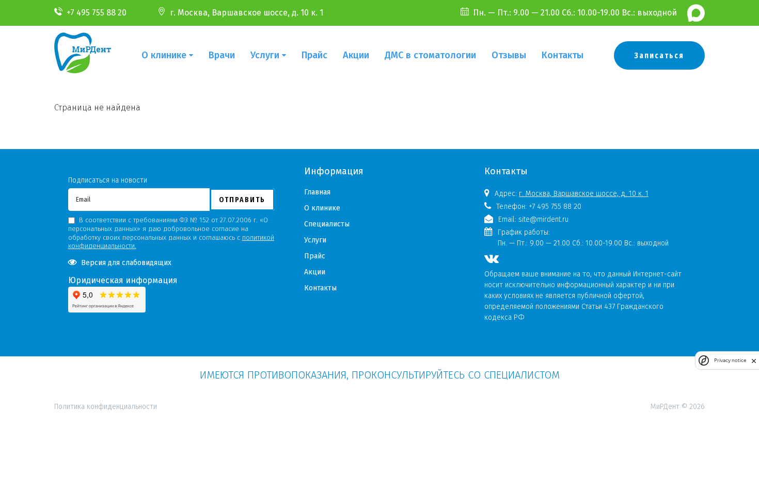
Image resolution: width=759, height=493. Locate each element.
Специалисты (327, 224)
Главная (317, 192)
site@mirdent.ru (543, 219)
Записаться (659, 55)
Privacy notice (730, 360)
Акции (356, 55)
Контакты (562, 55)
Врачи (222, 55)
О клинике (163, 55)
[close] (754, 361)
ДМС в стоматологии (430, 55)
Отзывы (509, 55)
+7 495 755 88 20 (96, 13)
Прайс (314, 55)
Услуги (264, 55)
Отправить (242, 199)
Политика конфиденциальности (105, 361)
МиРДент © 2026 (678, 406)
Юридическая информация (123, 280)
